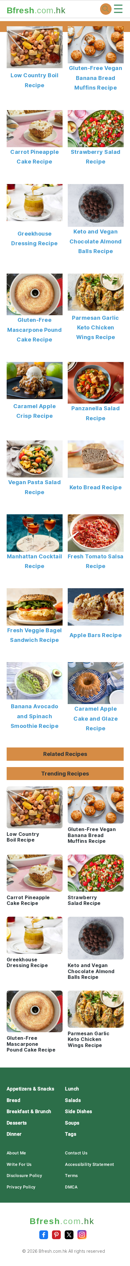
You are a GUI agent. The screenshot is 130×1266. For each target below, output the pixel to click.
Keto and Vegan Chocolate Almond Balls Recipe (96, 241)
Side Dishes (78, 1111)
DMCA (71, 1187)
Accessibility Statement (89, 1164)
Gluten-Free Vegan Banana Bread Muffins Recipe (95, 78)
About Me (16, 1152)
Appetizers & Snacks (30, 1089)
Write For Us (19, 1164)
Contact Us (76, 1152)
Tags (70, 1134)
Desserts (17, 1123)
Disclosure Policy (24, 1175)
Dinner (14, 1134)
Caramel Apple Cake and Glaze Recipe (95, 718)
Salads (73, 1100)
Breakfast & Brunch (29, 1111)
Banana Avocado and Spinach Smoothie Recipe (35, 716)
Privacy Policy (21, 1187)
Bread (14, 1100)
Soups (72, 1123)
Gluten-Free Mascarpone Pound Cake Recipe (34, 330)
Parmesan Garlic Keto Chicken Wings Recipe (95, 328)
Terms (71, 1175)
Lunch (72, 1089)
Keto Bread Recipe (96, 487)
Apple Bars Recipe (96, 635)
